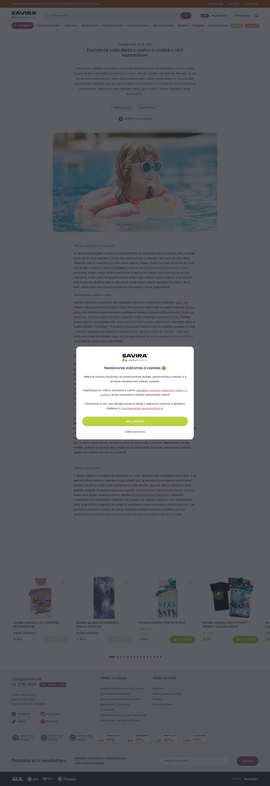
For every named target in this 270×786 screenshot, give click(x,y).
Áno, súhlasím (135, 421)
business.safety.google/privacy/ (142, 408)
